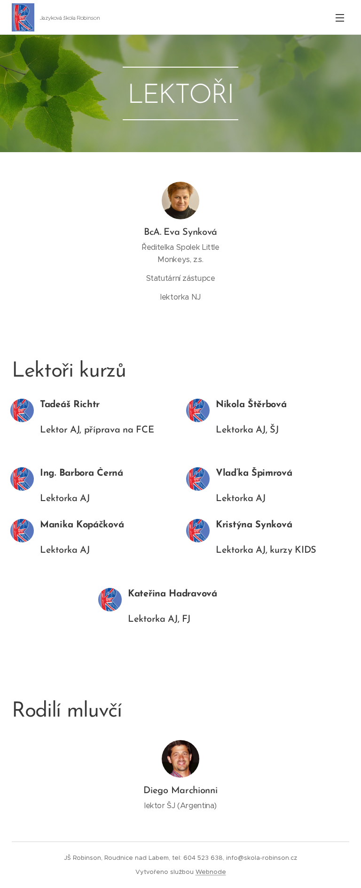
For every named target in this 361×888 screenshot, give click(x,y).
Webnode (211, 872)
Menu (339, 17)
